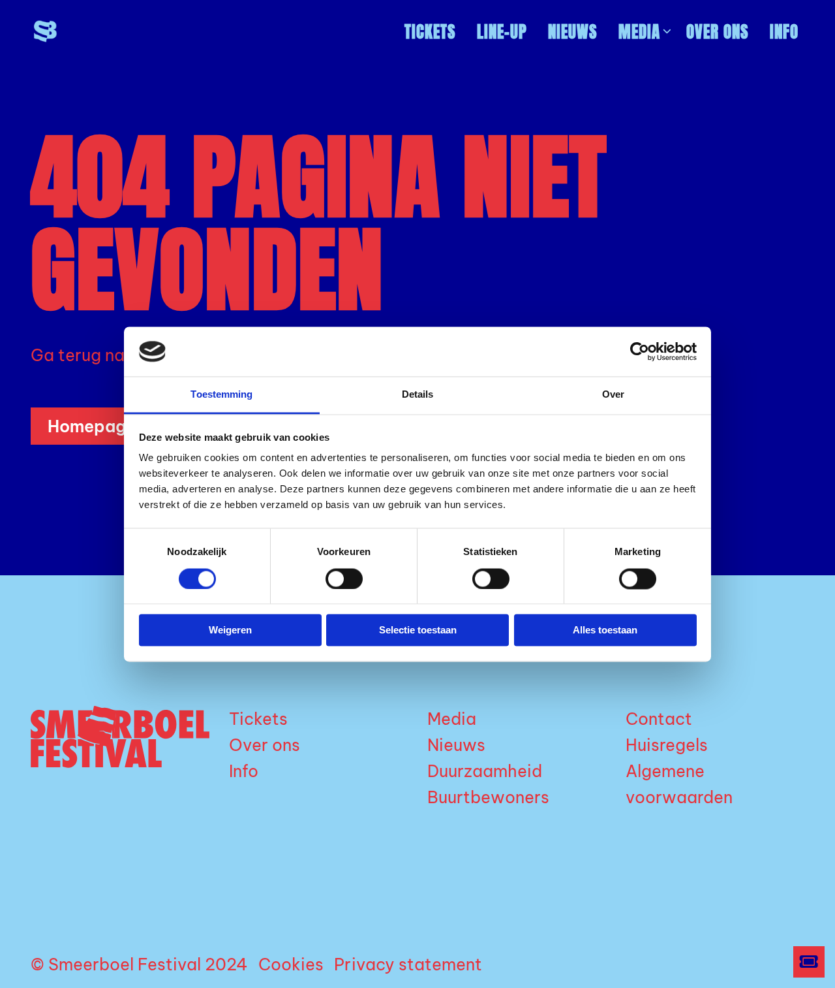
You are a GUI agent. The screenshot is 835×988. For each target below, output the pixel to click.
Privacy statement (408, 964)
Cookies (291, 964)
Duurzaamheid (484, 771)
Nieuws (573, 32)
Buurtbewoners (488, 797)
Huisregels (667, 745)
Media (639, 32)
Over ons (717, 32)
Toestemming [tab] (221, 394)
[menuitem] (430, 31)
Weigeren (230, 630)
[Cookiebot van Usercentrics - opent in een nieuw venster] (640, 351)
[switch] (344, 578)
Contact (659, 719)
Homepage (92, 426)
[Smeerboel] (91, 31)
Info (784, 32)
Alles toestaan (605, 630)
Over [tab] (613, 394)
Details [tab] (418, 394)
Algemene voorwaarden (679, 784)
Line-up (502, 32)
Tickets (430, 32)
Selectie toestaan (418, 630)
